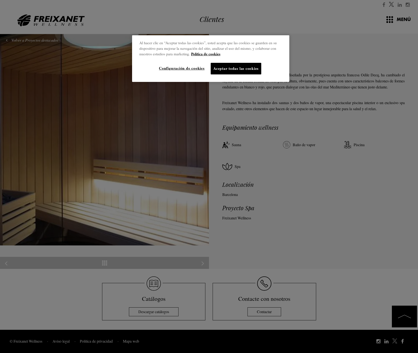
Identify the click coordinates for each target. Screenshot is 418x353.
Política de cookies (205, 54)
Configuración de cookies (181, 68)
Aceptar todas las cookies (236, 68)
